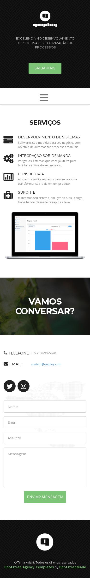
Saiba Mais (45, 68)
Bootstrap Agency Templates (29, 567)
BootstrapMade (72, 567)
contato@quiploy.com (46, 364)
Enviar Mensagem (45, 497)
